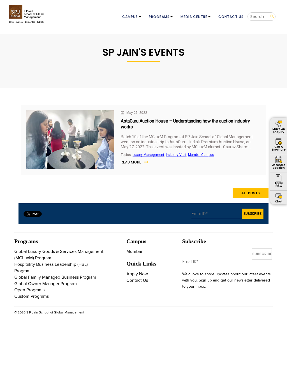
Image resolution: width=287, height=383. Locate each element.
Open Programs (29, 290)
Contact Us (137, 280)
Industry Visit (176, 155)
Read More (131, 162)
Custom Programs (31, 296)
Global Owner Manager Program (45, 284)
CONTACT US (231, 16)
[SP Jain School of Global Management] (27, 14)
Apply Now (137, 274)
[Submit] (270, 16)
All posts (250, 193)
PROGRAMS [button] (159, 16)
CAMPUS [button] (130, 16)
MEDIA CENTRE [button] (193, 16)
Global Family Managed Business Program (55, 277)
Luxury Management (148, 155)
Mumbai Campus (201, 155)
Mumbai (134, 251)
